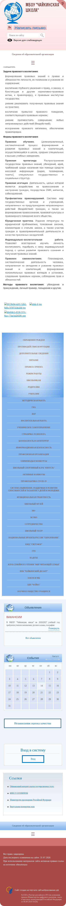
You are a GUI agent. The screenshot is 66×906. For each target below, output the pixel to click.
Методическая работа (33, 400)
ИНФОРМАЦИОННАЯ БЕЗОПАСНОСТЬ (34, 448)
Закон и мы (34, 578)
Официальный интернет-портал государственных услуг (32, 786)
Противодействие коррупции (34, 347)
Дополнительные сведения (33, 353)
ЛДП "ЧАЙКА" (33, 585)
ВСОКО (33, 517)
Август (55, 656)
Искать (42, 35)
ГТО (34, 551)
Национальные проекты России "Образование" (33, 537)
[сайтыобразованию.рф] (61, 5)
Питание (33, 360)
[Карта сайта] (9, 27)
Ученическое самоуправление (33, 427)
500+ (34, 511)
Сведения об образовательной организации (33, 54)
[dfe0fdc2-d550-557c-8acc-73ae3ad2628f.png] (15, 316)
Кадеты (34, 558)
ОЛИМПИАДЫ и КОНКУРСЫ (34, 461)
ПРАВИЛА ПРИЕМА (34, 367)
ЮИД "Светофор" (33, 544)
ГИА (34, 407)
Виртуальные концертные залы (22, 806)
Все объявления (33, 638)
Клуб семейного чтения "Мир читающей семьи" (34, 564)
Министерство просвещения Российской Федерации (30, 800)
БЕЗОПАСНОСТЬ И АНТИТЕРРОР (34, 441)
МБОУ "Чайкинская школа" (42, 8)
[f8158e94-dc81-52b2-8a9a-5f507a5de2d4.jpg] (15, 308)
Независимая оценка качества (32, 723)
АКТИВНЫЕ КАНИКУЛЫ (34, 474)
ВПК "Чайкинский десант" (34, 571)
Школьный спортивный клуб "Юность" (33, 468)
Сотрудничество (34, 524)
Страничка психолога (34, 434)
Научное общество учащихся (33, 591)
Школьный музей (34, 504)
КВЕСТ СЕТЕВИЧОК (19, 793)
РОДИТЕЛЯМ (34, 387)
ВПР (34, 414)
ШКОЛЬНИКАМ (34, 380)
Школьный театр (34, 531)
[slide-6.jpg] (35, 304)
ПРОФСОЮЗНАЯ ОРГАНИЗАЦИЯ (34, 454)
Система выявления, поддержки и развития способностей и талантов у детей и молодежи (33, 489)
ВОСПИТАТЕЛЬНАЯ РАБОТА (34, 421)
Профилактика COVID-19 (33, 481)
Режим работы (33, 374)
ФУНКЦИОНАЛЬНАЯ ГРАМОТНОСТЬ (34, 497)
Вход (33, 759)
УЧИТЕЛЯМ (33, 394)
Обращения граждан (34, 340)
